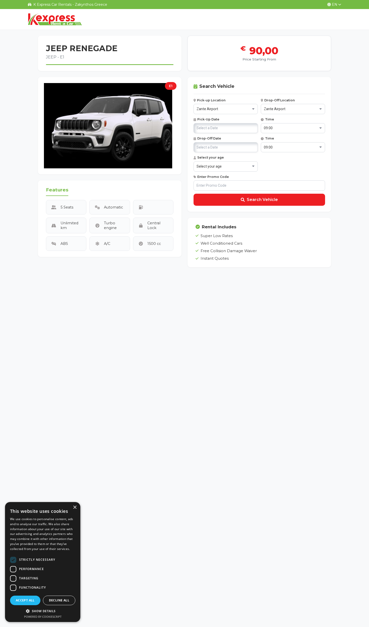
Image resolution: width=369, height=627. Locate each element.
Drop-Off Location (279, 100)
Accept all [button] (25, 600)
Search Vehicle (262, 199)
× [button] (75, 507)
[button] (42, 610)
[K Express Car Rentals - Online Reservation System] (55, 19)
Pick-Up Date (208, 119)
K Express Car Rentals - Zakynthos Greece (70, 4)
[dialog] (42, 562)
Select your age (210, 157)
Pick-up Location (211, 100)
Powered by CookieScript (43, 616)
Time (269, 119)
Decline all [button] (59, 600)
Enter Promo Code (213, 177)
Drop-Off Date (209, 138)
